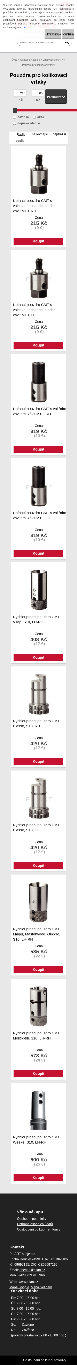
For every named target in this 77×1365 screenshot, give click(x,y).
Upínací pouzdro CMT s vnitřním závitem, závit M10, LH (39, 515)
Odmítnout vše (53, 34)
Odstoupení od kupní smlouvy (44, 1360)
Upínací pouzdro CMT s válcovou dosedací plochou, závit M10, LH (36, 308)
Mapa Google (19, 1287)
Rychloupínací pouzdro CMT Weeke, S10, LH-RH (36, 1139)
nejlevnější (40, 134)
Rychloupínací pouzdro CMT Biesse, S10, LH (36, 827)
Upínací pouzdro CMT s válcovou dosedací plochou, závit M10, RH (36, 204)
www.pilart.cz (28, 1282)
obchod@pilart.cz (32, 1270)
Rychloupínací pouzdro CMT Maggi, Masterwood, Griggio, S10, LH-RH (36, 932)
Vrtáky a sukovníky (53, 59)
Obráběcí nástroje (30, 59)
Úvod (14, 59)
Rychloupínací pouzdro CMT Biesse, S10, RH (36, 723)
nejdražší (59, 134)
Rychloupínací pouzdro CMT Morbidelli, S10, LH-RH (36, 1035)
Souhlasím (68, 34)
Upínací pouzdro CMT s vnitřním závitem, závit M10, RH (39, 411)
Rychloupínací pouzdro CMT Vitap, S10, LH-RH (36, 619)
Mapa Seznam (41, 1287)
